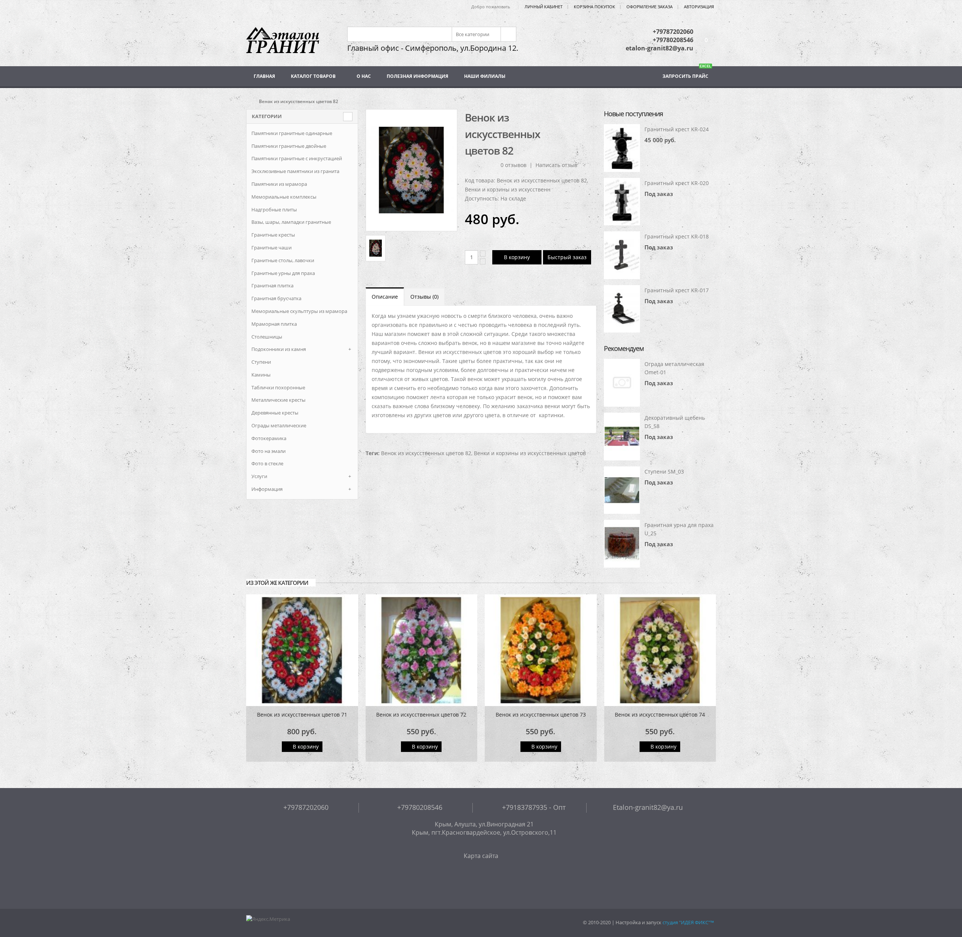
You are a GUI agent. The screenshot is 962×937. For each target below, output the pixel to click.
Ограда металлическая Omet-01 (674, 368)
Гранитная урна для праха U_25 (679, 529)
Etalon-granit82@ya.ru (647, 807)
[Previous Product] (577, 117)
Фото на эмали (268, 451)
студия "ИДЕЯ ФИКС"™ (688, 922)
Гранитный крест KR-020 (676, 183)
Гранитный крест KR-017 (676, 290)
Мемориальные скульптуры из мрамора (299, 311)
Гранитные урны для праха (283, 273)
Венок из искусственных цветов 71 (302, 714)
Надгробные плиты (274, 209)
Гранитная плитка (272, 285)
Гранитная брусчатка (276, 298)
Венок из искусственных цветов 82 (426, 453)
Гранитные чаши (271, 247)
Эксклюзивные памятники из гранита (295, 171)
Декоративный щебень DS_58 (674, 422)
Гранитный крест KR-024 (676, 129)
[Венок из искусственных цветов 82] (411, 170)
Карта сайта (481, 856)
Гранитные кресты (273, 234)
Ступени (261, 361)
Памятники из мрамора (279, 184)
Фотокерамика (268, 438)
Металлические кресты (278, 399)
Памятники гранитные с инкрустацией (296, 158)
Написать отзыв (556, 165)
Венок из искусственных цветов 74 (660, 714)
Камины (261, 374)
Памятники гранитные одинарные (291, 133)
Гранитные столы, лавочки (282, 260)
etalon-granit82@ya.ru (659, 48)
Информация (267, 489)
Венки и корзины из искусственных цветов (530, 453)
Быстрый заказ (567, 257)
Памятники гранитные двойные (288, 146)
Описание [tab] (385, 296)
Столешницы (266, 336)
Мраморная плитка (274, 323)
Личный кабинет (544, 6)
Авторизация (699, 6)
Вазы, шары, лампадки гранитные (291, 222)
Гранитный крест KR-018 (676, 236)
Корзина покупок (594, 6)
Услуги (259, 476)
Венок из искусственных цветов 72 (421, 714)
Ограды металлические (278, 425)
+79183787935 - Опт (533, 807)
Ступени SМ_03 (664, 471)
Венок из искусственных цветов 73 (541, 714)
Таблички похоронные (278, 387)
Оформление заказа (649, 6)
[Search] (508, 34)
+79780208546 (673, 40)
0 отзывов (513, 165)
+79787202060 (673, 31)
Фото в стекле (267, 463)
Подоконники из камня (278, 349)
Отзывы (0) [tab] (424, 296)
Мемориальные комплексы (283, 196)
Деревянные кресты (274, 412)
